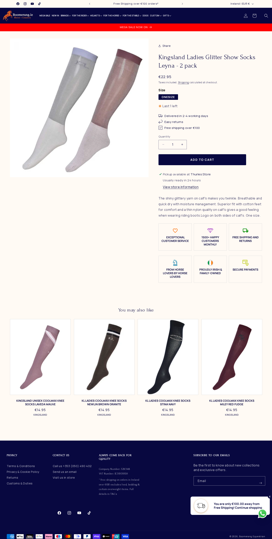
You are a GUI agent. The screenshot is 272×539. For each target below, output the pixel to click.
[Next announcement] (182, 4)
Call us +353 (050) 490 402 (72, 466)
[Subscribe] (260, 481)
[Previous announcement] (89, 4)
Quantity (164, 136)
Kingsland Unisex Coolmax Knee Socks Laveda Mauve (40, 402)
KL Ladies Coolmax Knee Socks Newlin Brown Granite (104, 402)
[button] (266, 15)
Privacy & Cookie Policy (23, 472)
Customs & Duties (20, 483)
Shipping (183, 82)
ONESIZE (168, 97)
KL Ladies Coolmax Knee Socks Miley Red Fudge (231, 402)
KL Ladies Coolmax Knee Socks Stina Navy (167, 402)
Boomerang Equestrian (252, 536)
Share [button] (166, 46)
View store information (181, 187)
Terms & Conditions (21, 466)
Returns (12, 477)
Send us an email (65, 472)
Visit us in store (64, 477)
